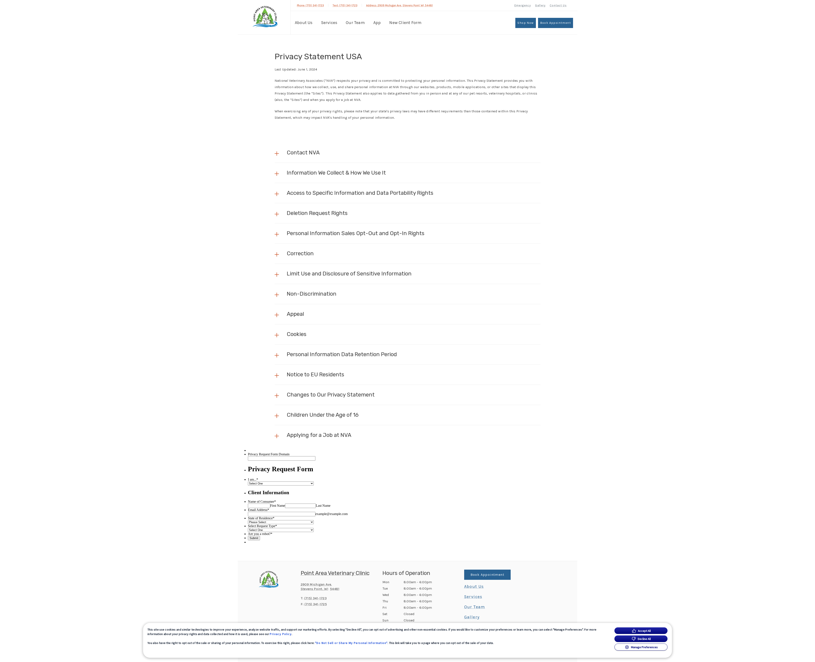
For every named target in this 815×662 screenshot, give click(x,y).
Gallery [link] (540, 5)
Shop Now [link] (525, 23)
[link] (265, 16)
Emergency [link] (522, 5)
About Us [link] (304, 22)
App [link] (377, 22)
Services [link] (329, 22)
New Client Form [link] (405, 22)
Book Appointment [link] (555, 23)
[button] (408, 152)
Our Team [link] (355, 22)
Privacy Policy (281, 634)
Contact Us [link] (558, 5)
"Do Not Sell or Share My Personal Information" (351, 643)
